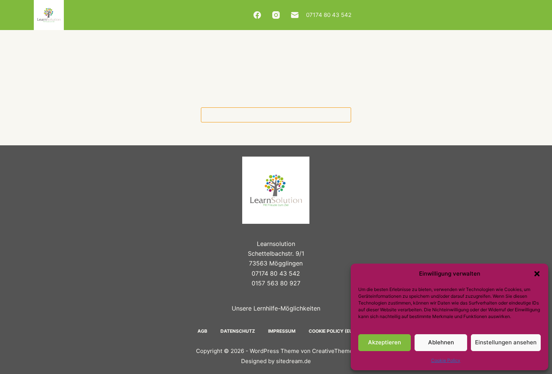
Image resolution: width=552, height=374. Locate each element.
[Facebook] (257, 15)
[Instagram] (276, 15)
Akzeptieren (384, 342)
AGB (202, 331)
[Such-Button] (343, 115)
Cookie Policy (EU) (331, 331)
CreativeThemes (334, 350)
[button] (537, 273)
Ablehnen (441, 342)
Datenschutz (237, 331)
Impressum (282, 331)
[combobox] (268, 114)
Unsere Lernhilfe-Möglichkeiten (276, 308)
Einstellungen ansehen (506, 342)
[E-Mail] (295, 15)
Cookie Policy (445, 360)
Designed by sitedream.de (276, 361)
